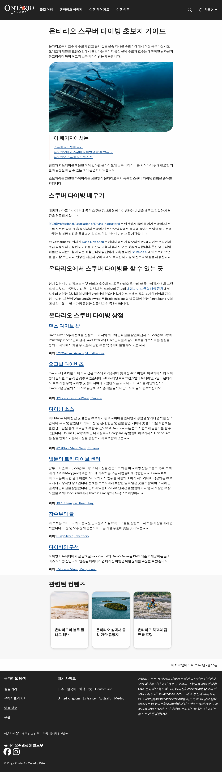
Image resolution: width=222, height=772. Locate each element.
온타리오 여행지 (71, 10)
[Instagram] (16, 753)
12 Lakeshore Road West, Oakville (79, 398)
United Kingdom (69, 698)
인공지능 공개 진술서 (55, 733)
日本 (61, 689)
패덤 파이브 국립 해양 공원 (145, 288)
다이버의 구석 (64, 547)
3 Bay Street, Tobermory (72, 536)
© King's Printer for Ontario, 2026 (24, 763)
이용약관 (10, 733)
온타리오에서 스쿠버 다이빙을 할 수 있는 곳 (83, 152)
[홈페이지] (19, 9)
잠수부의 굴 (61, 514)
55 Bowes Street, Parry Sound (76, 569)
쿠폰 (7, 717)
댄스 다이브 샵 (64, 326)
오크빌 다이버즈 (66, 364)
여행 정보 (10, 708)
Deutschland (103, 689)
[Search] (190, 10)
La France (89, 698)
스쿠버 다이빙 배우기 (68, 147)
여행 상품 (123, 10)
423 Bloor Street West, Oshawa (77, 448)
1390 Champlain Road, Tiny (74, 503)
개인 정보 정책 (30, 733)
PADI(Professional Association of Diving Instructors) (84, 224)
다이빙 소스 (61, 409)
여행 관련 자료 (99, 10)
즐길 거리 (46, 10)
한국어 (209, 9)
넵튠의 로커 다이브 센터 (74, 459)
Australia (105, 698)
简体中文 (85, 689)
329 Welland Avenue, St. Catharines (80, 353)
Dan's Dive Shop (93, 242)
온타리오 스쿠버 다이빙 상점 (73, 157)
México (119, 698)
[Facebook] (7, 753)
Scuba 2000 (139, 252)
